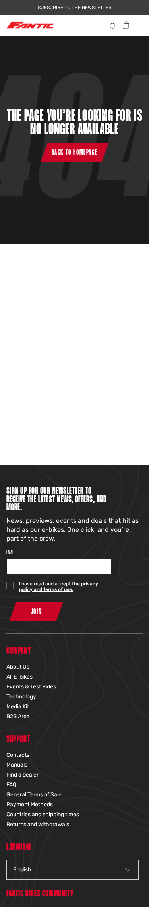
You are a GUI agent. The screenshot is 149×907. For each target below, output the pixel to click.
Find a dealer (22, 774)
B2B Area (18, 716)
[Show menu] (138, 25)
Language (19, 847)
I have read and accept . (58, 586)
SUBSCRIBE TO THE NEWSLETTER (75, 7)
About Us (17, 666)
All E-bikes (19, 676)
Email (10, 553)
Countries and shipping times (42, 814)
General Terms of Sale (34, 794)
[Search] (112, 25)
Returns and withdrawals (37, 824)
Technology (21, 696)
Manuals (16, 764)
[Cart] (126, 25)
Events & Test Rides (31, 686)
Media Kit (17, 706)
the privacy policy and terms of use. (58, 586)
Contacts (17, 755)
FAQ (11, 784)
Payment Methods (29, 804)
